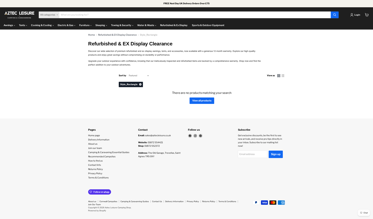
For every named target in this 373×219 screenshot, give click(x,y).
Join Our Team (94, 204)
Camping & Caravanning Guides (134, 201)
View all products (201, 100)
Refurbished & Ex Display (174, 25)
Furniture (84, 25)
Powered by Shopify (97, 210)
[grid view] (279, 76)
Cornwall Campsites (108, 201)
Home (91, 35)
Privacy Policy (95, 173)
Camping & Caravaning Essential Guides (108, 152)
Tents (22, 25)
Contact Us (157, 201)
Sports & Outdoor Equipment (208, 25)
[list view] (283, 76)
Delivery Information (98, 139)
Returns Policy (95, 169)
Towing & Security (121, 25)
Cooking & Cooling (41, 25)
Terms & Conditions (98, 177)
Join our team (95, 148)
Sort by (122, 75)
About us (92, 144)
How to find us (95, 160)
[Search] (335, 14)
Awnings (8, 25)
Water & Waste (146, 25)
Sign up (275, 154)
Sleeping (100, 25)
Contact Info (94, 165)
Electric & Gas (66, 25)
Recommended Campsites (102, 156)
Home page (94, 135)
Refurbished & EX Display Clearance (117, 35)
